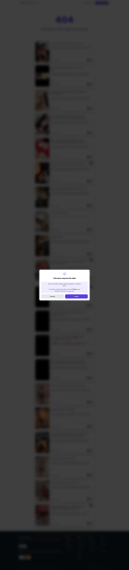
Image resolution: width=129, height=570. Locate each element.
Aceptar (76, 296)
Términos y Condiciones (67, 291)
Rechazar (52, 296)
